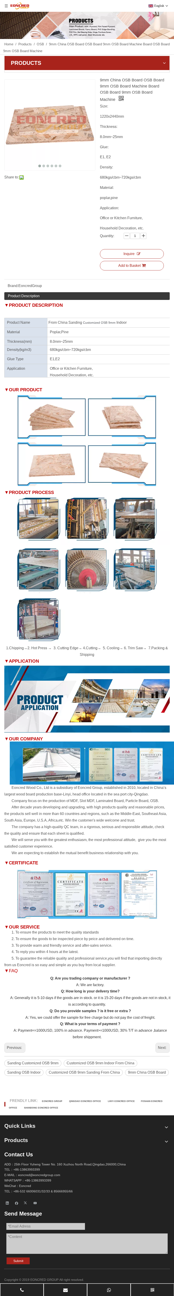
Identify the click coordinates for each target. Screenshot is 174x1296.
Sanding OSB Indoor (24, 1072)
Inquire (129, 254)
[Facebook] (16, 1203)
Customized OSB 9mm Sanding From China (84, 1072)
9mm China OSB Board (147, 1072)
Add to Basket (129, 265)
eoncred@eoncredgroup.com (39, 1175)
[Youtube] (35, 1203)
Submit (18, 1261)
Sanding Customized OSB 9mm (32, 1063)
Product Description (24, 296)
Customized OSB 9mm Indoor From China (100, 1063)
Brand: (13, 286)
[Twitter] (26, 1203)
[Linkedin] (7, 1203)
